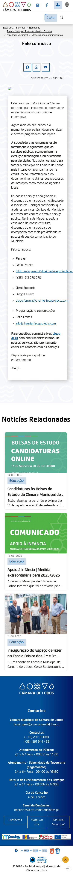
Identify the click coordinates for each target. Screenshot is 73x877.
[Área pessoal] (58, 5)
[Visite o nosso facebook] (47, 5)
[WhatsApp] (36, 70)
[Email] (46, 70)
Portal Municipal (34, 866)
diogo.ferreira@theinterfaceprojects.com (42, 300)
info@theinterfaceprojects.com (36, 323)
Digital (50, 17)
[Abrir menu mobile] (72, 15)
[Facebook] (27, 70)
